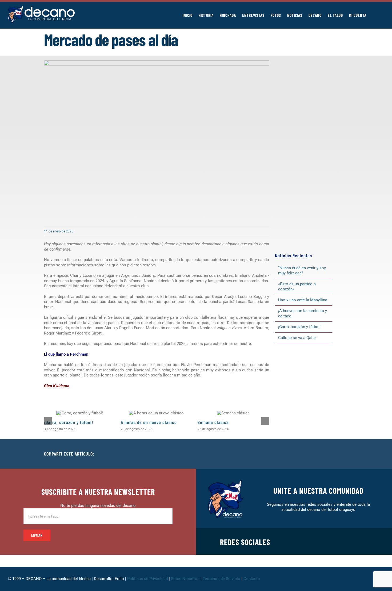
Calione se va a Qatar (297, 337)
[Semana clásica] (233, 413)
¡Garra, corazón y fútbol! (68, 422)
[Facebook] (309, 453)
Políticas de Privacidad (147, 578)
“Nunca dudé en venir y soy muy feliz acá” (302, 271)
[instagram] (334, 541)
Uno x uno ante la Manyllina (302, 300)
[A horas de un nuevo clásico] (156, 413)
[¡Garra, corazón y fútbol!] (79, 413)
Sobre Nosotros (185, 578)
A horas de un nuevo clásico (149, 422)
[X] (318, 453)
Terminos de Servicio (221, 578)
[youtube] (360, 541)
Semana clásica (213, 422)
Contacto (252, 578)
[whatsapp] (343, 541)
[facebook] (317, 541)
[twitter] (325, 541)
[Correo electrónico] (343, 453)
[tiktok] (351, 541)
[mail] (368, 541)
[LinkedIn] (326, 453)
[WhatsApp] (335, 453)
